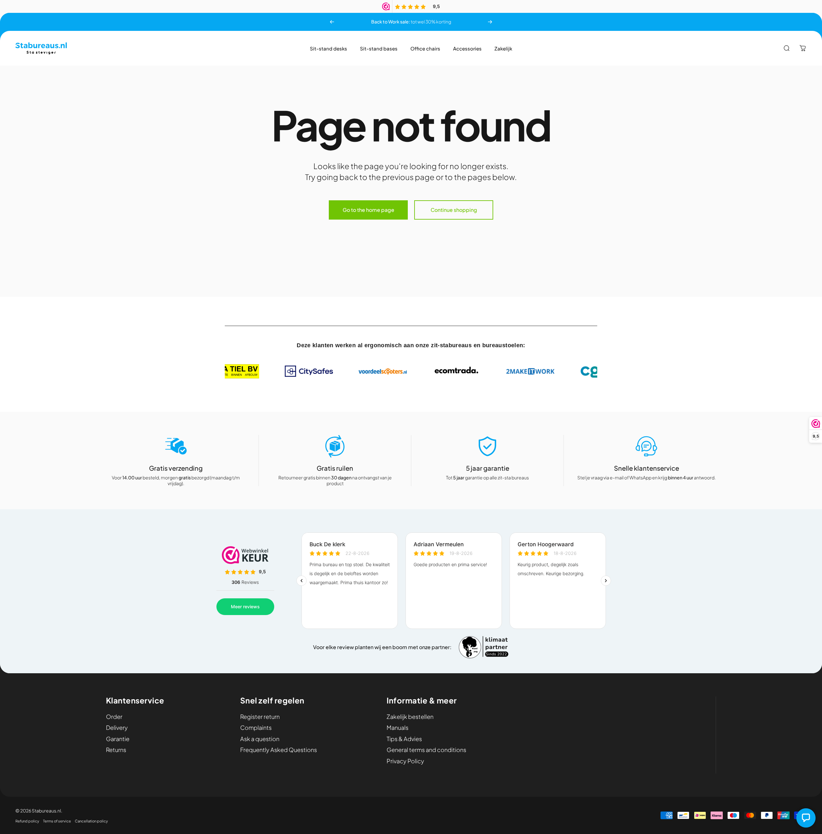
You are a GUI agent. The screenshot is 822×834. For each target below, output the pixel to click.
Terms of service (57, 821)
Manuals (397, 727)
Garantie (117, 738)
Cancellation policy (91, 821)
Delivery (117, 727)
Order (114, 716)
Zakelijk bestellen (410, 716)
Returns (116, 749)
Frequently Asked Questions (278, 749)
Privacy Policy (405, 761)
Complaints (256, 727)
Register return (260, 716)
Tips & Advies (404, 738)
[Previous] (332, 22)
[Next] (490, 22)
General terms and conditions (426, 749)
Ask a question (259, 738)
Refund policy (27, 821)
